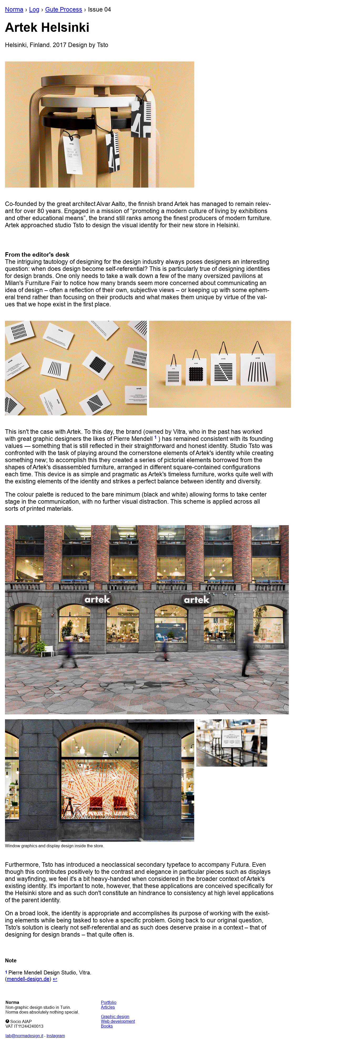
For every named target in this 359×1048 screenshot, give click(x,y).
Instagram (56, 1035)
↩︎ (55, 979)
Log (34, 9)
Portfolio (108, 1002)
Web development (118, 1021)
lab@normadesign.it (24, 1035)
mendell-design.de (28, 979)
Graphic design (115, 1016)
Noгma (14, 9)
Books (107, 1026)
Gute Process (63, 9)
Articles (108, 1007)
